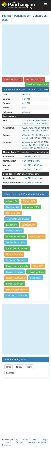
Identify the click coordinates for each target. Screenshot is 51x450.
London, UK (11, 224)
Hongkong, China (36, 271)
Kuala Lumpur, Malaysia (17, 266)
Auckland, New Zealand (16, 295)
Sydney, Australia (14, 230)
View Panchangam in (36, 84)
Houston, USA (12, 207)
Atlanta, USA (12, 201)
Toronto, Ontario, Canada (17, 218)
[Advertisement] (25, 49)
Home (25, 439)
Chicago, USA (29, 201)
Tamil (29, 366)
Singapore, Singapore (16, 260)
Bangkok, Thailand (14, 271)
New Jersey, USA (31, 207)
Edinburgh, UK (28, 224)
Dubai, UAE (38, 266)
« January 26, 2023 (12, 79)
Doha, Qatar (35, 277)
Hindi (8, 366)
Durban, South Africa (15, 242)
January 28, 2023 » (34, 79)
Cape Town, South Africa (17, 248)
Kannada (10, 372)
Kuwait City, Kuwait (14, 283)
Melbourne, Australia (15, 236)
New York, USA (13, 213)
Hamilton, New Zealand (16, 289)
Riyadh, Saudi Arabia (15, 277)
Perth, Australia (37, 236)
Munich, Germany (14, 254)
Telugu (19, 366)
